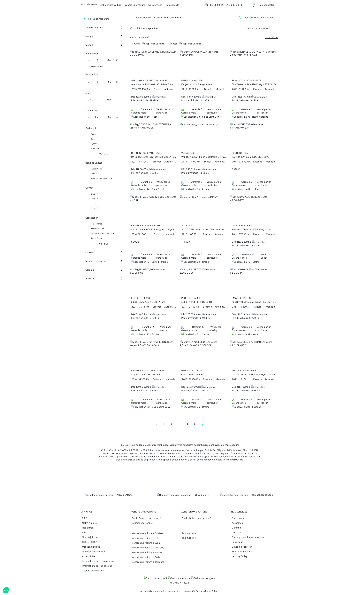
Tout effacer (271, 37)
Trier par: (258, 17)
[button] (6, 590)
